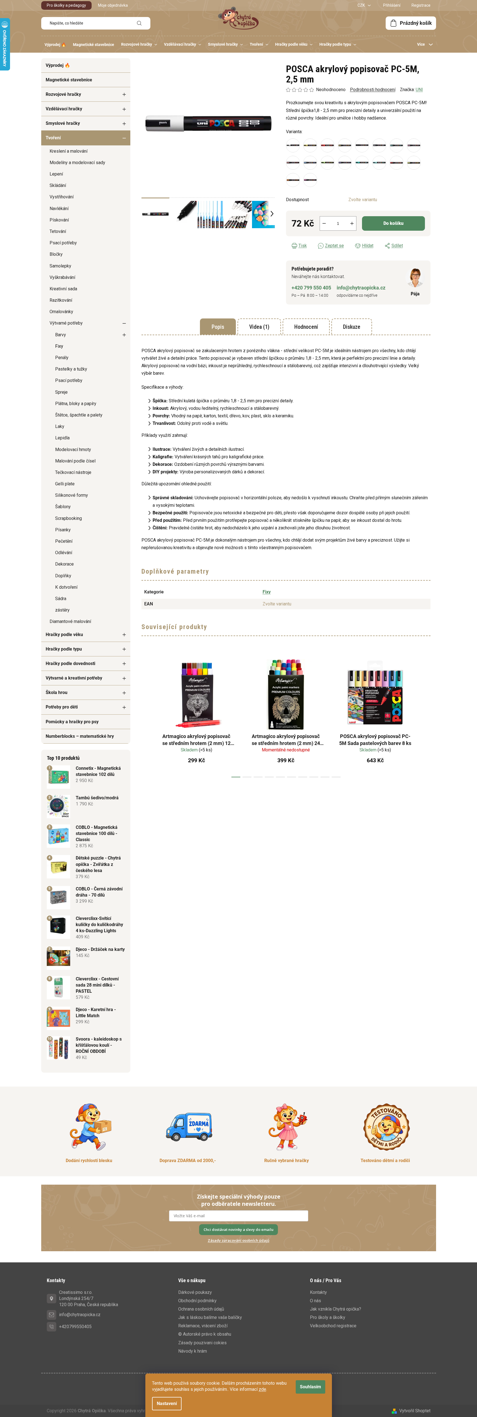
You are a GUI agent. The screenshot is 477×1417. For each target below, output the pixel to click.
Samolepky (60, 266)
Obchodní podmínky (197, 1300)
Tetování (58, 231)
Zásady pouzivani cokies (202, 1342)
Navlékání (59, 208)
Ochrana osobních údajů (201, 1309)
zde (262, 1389)
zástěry (62, 610)
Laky (59, 426)
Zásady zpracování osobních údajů (238, 1240)
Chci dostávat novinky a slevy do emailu (238, 1229)
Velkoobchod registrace (333, 1325)
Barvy (60, 334)
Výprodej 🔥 (58, 65)
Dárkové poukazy (195, 1292)
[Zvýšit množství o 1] (352, 223)
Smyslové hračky (63, 123)
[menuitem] (55, 44)
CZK (362, 5)
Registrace (421, 5)
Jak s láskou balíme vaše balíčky (210, 1317)
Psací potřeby (63, 242)
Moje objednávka (113, 5)
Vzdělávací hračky (64, 108)
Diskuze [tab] (351, 326)
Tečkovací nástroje (73, 472)
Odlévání (63, 552)
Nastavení (167, 1403)
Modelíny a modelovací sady (77, 162)
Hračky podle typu (64, 649)
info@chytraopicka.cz (361, 288)
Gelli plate (65, 483)
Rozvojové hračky (63, 94)
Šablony (63, 506)
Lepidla (62, 437)
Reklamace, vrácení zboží (203, 1325)
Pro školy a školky (327, 1317)
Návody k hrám (192, 1351)
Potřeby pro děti (62, 707)
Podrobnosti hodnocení (372, 89)
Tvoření (53, 137)
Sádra (60, 598)
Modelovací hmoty (73, 449)
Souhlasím (310, 1386)
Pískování (59, 220)
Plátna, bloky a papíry (75, 403)
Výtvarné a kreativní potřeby (74, 678)
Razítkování (61, 300)
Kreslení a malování (68, 151)
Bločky (56, 254)
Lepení (56, 174)
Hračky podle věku (64, 634)
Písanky (63, 529)
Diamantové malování (70, 621)
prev (145, 716)
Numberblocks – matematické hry (80, 736)
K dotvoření (66, 587)
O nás (315, 1300)
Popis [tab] (218, 326)
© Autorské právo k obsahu (204, 1334)
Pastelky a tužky (71, 369)
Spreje (61, 392)
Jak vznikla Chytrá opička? (335, 1309)
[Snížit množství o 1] (324, 223)
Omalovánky (61, 311)
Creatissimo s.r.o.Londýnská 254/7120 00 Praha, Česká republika (88, 1298)
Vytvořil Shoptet (414, 1410)
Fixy (59, 346)
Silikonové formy (71, 495)
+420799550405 (75, 1326)
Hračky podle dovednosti (70, 663)
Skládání (58, 185)
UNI (419, 89)
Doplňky (63, 575)
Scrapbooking (68, 518)
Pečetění (63, 541)
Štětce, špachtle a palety (78, 415)
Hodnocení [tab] (306, 326)
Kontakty (318, 1292)
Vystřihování (62, 196)
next (426, 716)
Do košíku (393, 223)
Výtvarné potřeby (66, 323)
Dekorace (64, 564)
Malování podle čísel (75, 461)
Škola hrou (56, 692)
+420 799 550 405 (311, 288)
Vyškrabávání (62, 277)
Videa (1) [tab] (259, 326)
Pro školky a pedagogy (66, 5)
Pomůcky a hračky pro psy (72, 721)
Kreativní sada (63, 288)
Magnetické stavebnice (69, 79)
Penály (62, 357)
